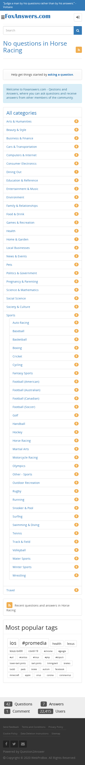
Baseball (18, 331)
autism (46, 669)
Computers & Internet (21, 155)
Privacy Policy (55, 726)
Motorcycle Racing (25, 457)
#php (47, 657)
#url (12, 657)
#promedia (34, 643)
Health (10, 231)
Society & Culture (18, 307)
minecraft (14, 675)
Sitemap (56, 733)
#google (62, 651)
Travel (10, 590)
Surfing (17, 516)
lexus (70, 643)
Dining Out (13, 172)
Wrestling (19, 575)
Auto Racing (21, 323)
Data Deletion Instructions (34, 733)
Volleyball (19, 550)
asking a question (60, 74)
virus (38, 675)
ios (13, 642)
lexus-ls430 (16, 651)
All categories (21, 112)
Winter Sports (22, 567)
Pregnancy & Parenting (22, 281)
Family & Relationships (22, 206)
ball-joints (36, 663)
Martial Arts (21, 449)
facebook (59, 669)
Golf (15, 415)
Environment (15, 197)
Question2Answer (32, 751)
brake (34, 669)
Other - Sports (22, 474)
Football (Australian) (26, 390)
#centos (23, 657)
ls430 (12, 669)
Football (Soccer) (24, 407)
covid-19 (33, 651)
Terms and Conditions (33, 726)
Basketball (20, 339)
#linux (36, 657)
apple (28, 675)
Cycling (17, 365)
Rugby (17, 491)
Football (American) (26, 382)
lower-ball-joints (18, 663)
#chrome (48, 651)
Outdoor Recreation (26, 483)
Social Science (16, 298)
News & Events (16, 256)
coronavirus (65, 675)
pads (23, 669)
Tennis (17, 533)
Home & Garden (17, 239)
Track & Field (21, 542)
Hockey (17, 432)
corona (50, 675)
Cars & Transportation (21, 147)
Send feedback (11, 726)
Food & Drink (15, 214)
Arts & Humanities (19, 121)
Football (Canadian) (26, 398)
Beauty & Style (16, 130)
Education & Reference (22, 180)
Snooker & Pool (23, 508)
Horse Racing (22, 441)
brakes (67, 663)
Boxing (17, 348)
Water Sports (22, 558)
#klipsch (59, 657)
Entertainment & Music (22, 189)
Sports (10, 315)
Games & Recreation (20, 222)
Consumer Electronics (21, 163)
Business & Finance (19, 138)
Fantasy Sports (23, 373)
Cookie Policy (10, 733)
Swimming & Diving (26, 525)
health (56, 643)
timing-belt (52, 663)
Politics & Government (21, 273)
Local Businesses (18, 248)
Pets (9, 265)
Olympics (19, 466)
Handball (19, 424)
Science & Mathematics (22, 290)
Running (18, 500)
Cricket (17, 356)
